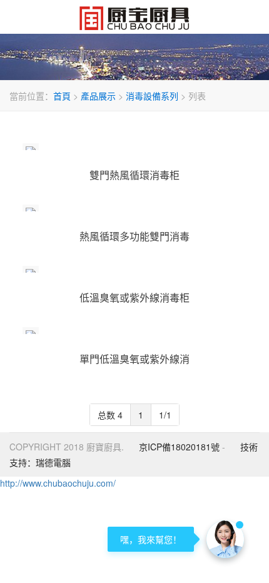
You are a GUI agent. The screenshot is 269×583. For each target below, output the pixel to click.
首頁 (62, 95)
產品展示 (98, 95)
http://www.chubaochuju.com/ (58, 483)
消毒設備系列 (152, 95)
